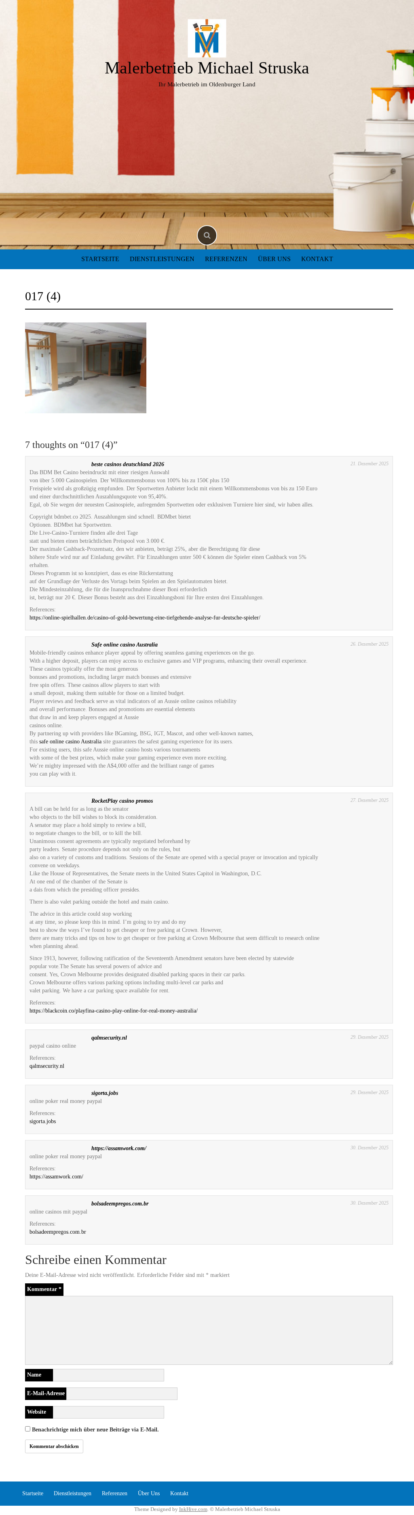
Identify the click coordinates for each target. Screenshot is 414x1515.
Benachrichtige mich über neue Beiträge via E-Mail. (95, 1430)
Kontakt (317, 258)
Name (34, 1375)
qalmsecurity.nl (109, 1038)
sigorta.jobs (104, 1093)
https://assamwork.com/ (118, 1148)
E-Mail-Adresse (46, 1393)
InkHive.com (193, 1509)
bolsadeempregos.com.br (119, 1204)
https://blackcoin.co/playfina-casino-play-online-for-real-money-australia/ (114, 1011)
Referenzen (226, 258)
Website (36, 1412)
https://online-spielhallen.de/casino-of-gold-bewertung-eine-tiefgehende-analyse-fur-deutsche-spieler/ (145, 618)
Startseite (100, 258)
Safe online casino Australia (124, 645)
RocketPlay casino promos (122, 801)
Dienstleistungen (162, 258)
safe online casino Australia (70, 742)
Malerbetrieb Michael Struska (207, 68)
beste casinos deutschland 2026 (127, 464)
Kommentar (44, 1289)
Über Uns (274, 258)
